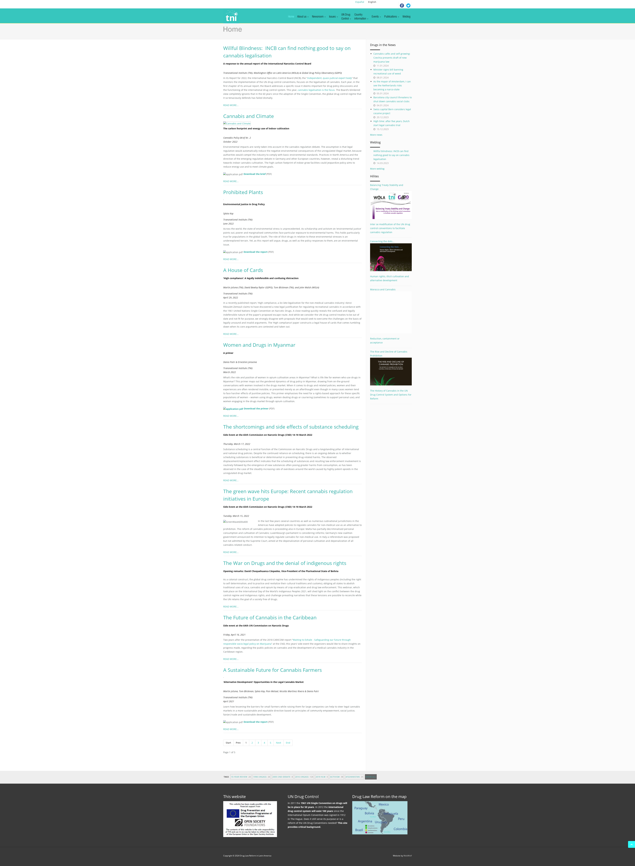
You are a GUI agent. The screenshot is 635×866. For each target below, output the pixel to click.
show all (371, 777)
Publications (391, 16)
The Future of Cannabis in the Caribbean (270, 617)
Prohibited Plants (243, 192)
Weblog (406, 16)
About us (302, 16)
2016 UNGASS (304, 777)
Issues (332, 16)
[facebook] (402, 5)
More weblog (377, 168)
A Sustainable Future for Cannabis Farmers (272, 669)
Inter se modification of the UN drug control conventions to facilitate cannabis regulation (390, 228)
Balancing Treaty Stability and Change (386, 187)
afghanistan (354, 777)
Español (359, 1)
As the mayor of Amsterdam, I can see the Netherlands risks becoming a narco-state (392, 85)
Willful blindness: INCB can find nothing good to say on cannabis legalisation (391, 155)
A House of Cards (243, 270)
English (372, 1)
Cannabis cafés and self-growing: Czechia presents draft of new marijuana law (391, 57)
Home (291, 16)
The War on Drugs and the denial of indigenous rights (284, 563)
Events (375, 16)
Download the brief (255, 174)
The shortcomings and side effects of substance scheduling (291, 426)
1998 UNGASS (261, 777)
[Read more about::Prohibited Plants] (225, 199)
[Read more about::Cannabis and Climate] (238, 123)
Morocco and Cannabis (383, 289)
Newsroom (318, 16)
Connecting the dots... (382, 241)
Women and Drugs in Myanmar (259, 344)
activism (336, 777)
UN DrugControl (345, 16)
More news (376, 134)
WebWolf (407, 855)
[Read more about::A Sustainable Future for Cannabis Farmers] (225, 677)
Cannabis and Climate (248, 116)
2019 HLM (322, 777)
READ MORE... (231, 105)
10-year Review (241, 777)
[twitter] (408, 5)
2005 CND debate (283, 777)
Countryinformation (360, 16)
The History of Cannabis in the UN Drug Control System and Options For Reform (390, 394)
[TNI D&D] (231, 15)
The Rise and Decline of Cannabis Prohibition (388, 353)
